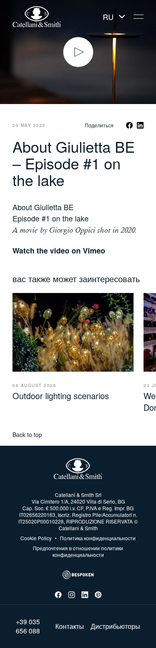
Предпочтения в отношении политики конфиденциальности (78, 551)
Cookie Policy (36, 538)
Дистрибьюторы (115, 626)
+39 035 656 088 (28, 626)
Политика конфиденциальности (95, 538)
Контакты (69, 626)
